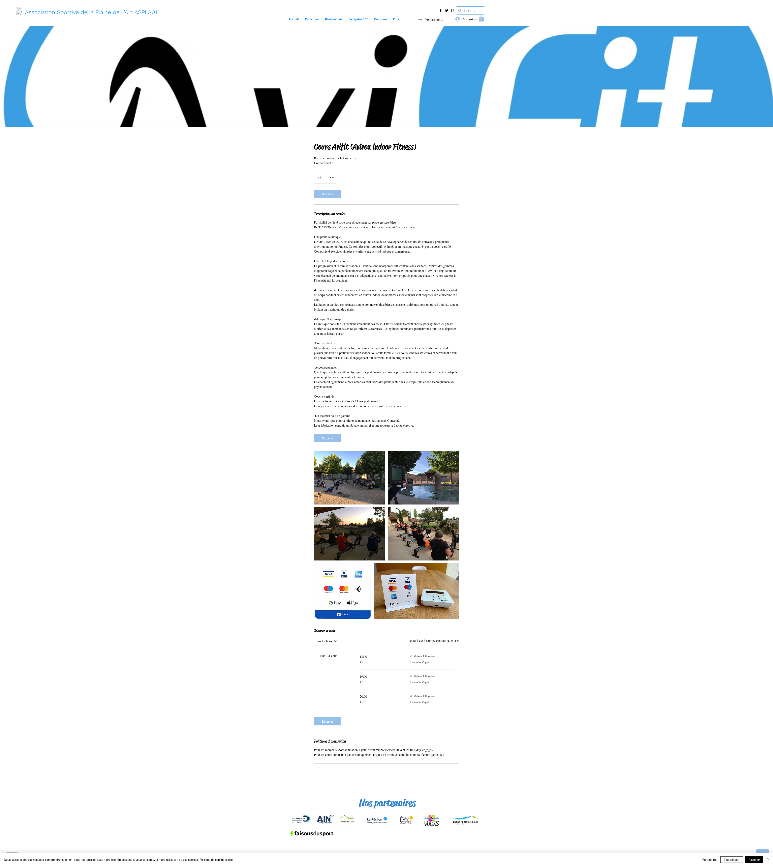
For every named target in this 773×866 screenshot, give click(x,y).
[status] (434, 640)
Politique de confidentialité (216, 860)
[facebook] (441, 10)
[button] (358, 19)
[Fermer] (768, 859)
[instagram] (453, 10)
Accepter (754, 860)
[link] (327, 194)
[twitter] (447, 10)
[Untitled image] (349, 477)
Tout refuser (731, 860)
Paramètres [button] (709, 860)
